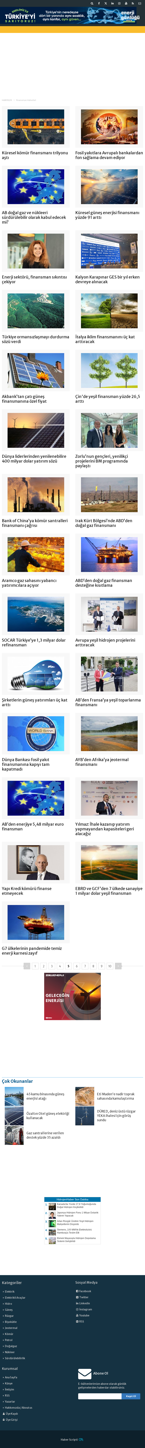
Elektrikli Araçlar (15, 1297)
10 (109, 966)
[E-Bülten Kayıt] (139, 3)
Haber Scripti (69, 1439)
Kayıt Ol (131, 1396)
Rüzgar (9, 1316)
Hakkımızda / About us (18, 1407)
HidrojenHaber (65, 1199)
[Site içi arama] (92, 3)
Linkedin (84, 1303)
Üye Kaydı (11, 1413)
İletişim (9, 1389)
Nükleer (10, 1352)
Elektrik (10, 1291)
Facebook (85, 1291)
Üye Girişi (11, 1419)
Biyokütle (11, 1322)
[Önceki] (27, 966)
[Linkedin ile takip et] (112, 3)
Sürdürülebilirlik (15, 1358)
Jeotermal (11, 1328)
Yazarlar (10, 1401)
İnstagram (85, 1309)
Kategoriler (12, 1282)
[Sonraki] (118, 966)
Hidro (8, 1303)
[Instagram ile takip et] (119, 3)
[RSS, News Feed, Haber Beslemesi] (133, 3)
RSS (81, 1321)
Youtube (84, 1315)
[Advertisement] (72, 62)
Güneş (9, 1309)
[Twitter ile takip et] (105, 3)
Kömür (9, 1334)
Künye (8, 1383)
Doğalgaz (11, 1346)
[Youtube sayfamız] (126, 3)
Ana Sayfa (11, 1377)
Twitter (84, 1297)
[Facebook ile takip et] (99, 3)
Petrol (8, 1340)
